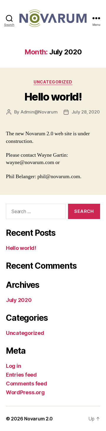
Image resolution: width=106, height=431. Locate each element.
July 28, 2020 (86, 112)
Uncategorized (53, 81)
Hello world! (53, 96)
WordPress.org (25, 392)
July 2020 (19, 300)
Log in (13, 366)
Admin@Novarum (39, 112)
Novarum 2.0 (38, 419)
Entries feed (21, 375)
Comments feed (26, 383)
